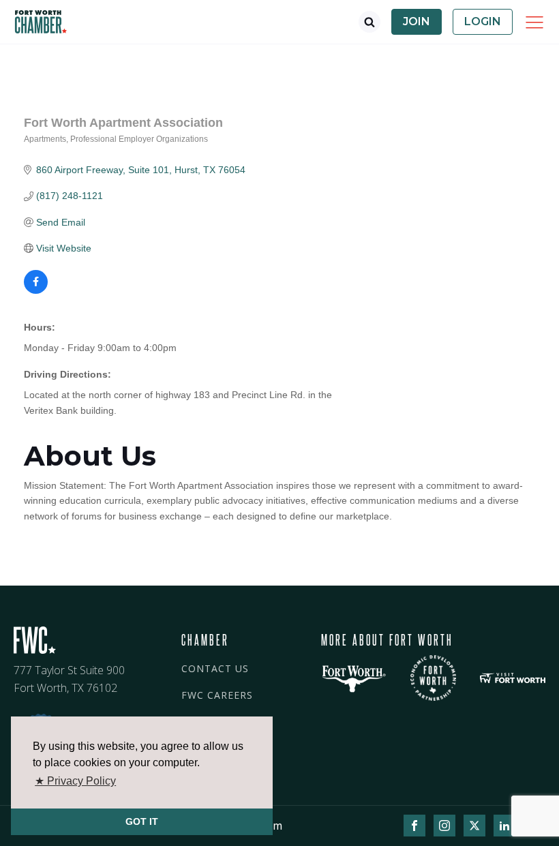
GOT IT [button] (141, 821)
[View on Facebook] (36, 290)
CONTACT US (215, 668)
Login (482, 21)
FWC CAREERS (217, 695)
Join (416, 21)
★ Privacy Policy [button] (75, 781)
